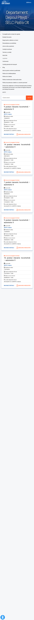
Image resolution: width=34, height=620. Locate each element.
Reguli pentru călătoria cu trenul (10, 40)
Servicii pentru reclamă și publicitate (11, 70)
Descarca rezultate (24, 134)
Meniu (29, 2)
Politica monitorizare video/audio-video (12, 79)
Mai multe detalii (9, 134)
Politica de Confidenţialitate (9, 73)
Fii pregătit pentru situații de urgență (11, 34)
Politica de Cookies (7, 76)
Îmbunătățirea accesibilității (9, 43)
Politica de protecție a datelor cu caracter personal (15, 82)
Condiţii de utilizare (7, 49)
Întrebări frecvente (7, 37)
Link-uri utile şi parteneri (8, 46)
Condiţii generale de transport (10, 64)
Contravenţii (5, 61)
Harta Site (5, 55)
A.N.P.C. (4, 92)
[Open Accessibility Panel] (2, 617)
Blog (4, 67)
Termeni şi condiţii (7, 52)
